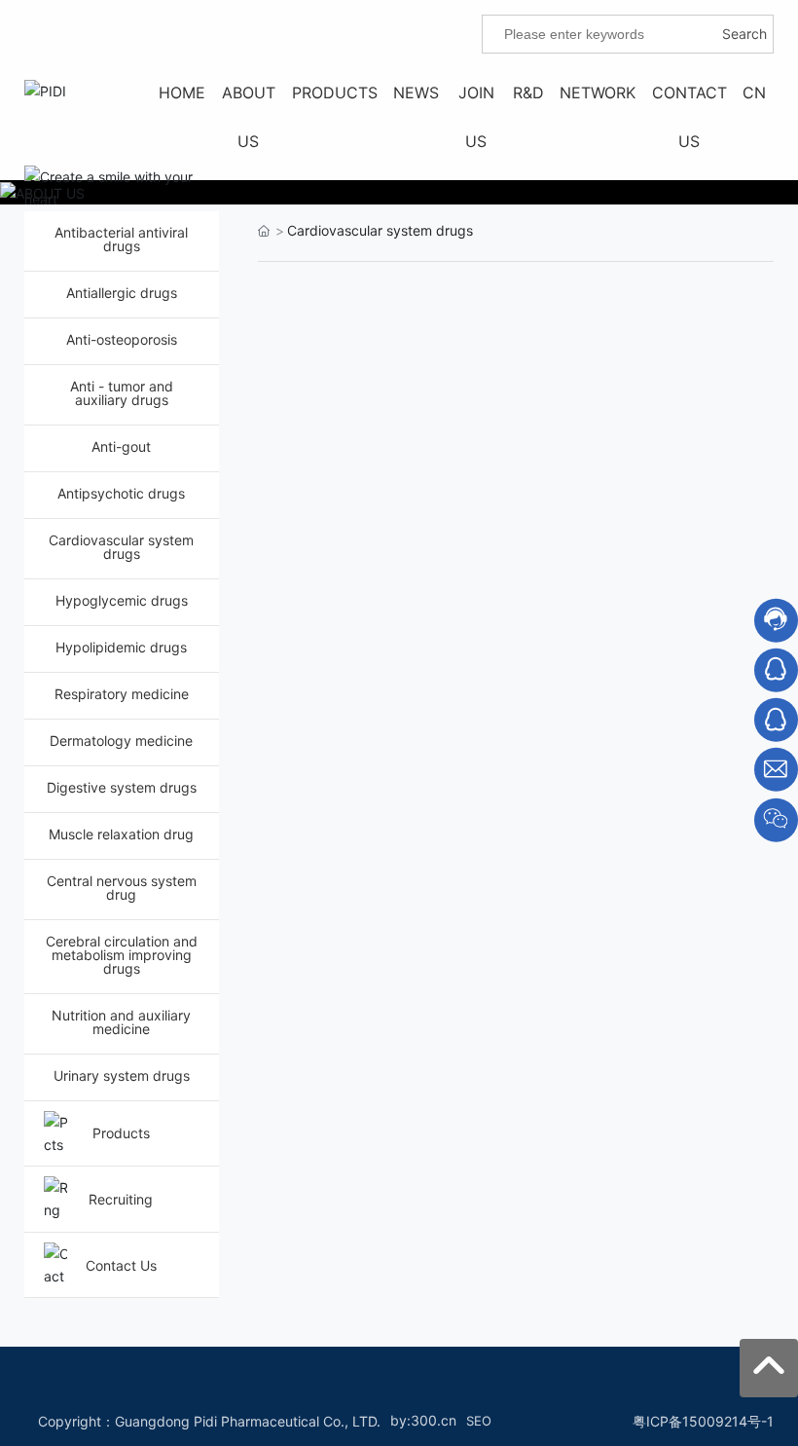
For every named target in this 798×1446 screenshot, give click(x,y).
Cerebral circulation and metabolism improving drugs (122, 955)
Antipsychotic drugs (121, 493)
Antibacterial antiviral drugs (121, 239)
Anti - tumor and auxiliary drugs (121, 393)
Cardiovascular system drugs (121, 547)
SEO (478, 1420)
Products (121, 1133)
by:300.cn (423, 1420)
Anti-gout (121, 446)
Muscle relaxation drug (121, 834)
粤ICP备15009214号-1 (703, 1421)
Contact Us (121, 1265)
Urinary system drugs (122, 1075)
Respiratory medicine (121, 694)
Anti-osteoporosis (121, 339)
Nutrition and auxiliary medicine (121, 1022)
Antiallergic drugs (121, 292)
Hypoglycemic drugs (121, 600)
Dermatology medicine (121, 740)
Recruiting (121, 1199)
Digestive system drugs (122, 787)
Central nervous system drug (122, 887)
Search (744, 33)
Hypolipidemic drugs (121, 647)
